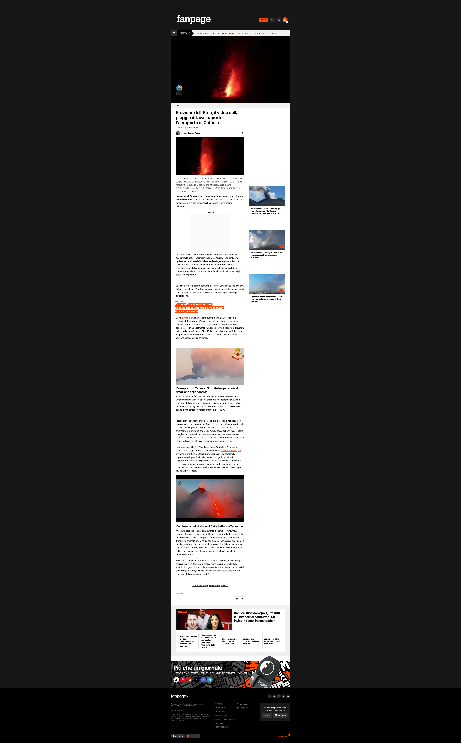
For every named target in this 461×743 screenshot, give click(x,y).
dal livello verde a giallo (231, 450)
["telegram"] (210, 680)
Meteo (212, 33)
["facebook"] (203, 680)
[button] (242, 133)
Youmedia (219, 704)
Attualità (185, 33)
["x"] (196, 680)
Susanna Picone (194, 133)
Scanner (239, 33)
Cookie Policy (220, 715)
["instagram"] (183, 680)
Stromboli (215, 285)
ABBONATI (263, 20)
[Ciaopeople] (284, 736)
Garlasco (275, 33)
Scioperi (265, 33)
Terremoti (221, 33)
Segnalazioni (220, 708)
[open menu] (174, 33)
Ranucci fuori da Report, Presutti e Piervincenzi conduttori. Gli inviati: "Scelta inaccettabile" (257, 617)
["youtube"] (189, 680)
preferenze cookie (222, 727)
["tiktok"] (176, 680)
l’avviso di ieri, (187, 317)
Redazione (219, 723)
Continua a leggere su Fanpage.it (210, 585)
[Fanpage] (179, 696)
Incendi (231, 33)
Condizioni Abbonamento (224, 719)
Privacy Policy (220, 712)
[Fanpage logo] (193, 19)
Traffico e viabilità (252, 33)
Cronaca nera (202, 33)
